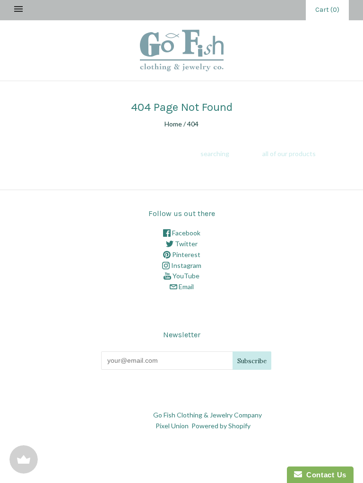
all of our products (289, 154)
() (327, 10)
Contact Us (324, 475)
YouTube (185, 276)
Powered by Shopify (220, 426)
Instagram (185, 265)
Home (173, 124)
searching (214, 154)
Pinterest (185, 254)
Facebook (185, 233)
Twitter (185, 244)
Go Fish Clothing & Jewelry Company (207, 415)
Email (185, 287)
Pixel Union (172, 426)
